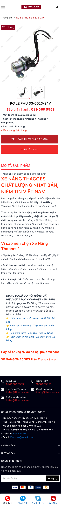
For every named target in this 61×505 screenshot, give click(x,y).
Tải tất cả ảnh (30, 149)
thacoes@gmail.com (22, 437)
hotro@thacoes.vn (17, 392)
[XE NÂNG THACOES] (31, 7)
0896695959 (43, 384)
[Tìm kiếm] (57, 7)
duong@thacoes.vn (47, 392)
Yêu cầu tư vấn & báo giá (29, 139)
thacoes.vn (19, 433)
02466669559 (15, 384)
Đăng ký (52, 478)
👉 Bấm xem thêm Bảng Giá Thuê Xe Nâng (29, 333)
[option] (30, 54)
